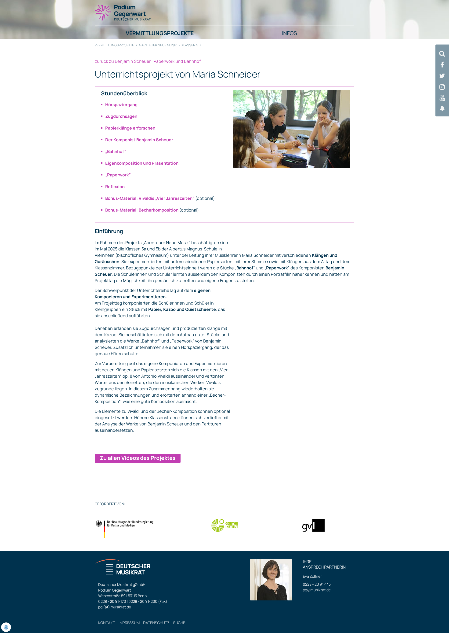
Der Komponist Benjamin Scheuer (139, 139)
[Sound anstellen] (442, 108)
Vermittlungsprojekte (114, 45)
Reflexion (115, 186)
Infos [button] (289, 33)
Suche (179, 622)
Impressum (129, 622)
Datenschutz (156, 622)
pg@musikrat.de (317, 589)
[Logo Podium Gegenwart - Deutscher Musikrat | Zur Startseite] (123, 12)
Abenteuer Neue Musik (158, 45)
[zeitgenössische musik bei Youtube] (442, 98)
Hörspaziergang (121, 104)
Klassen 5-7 (191, 45)
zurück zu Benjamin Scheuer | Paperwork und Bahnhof (148, 61)
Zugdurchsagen (121, 116)
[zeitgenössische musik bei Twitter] (442, 76)
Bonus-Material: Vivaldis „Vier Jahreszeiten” (149, 198)
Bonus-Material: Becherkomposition (141, 210)
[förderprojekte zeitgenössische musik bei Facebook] (442, 65)
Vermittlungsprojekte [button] (160, 33)
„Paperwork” (118, 175)
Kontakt (106, 622)
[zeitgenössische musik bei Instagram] (442, 87)
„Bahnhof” (115, 151)
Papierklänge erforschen (130, 128)
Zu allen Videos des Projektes (137, 458)
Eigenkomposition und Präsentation (141, 163)
